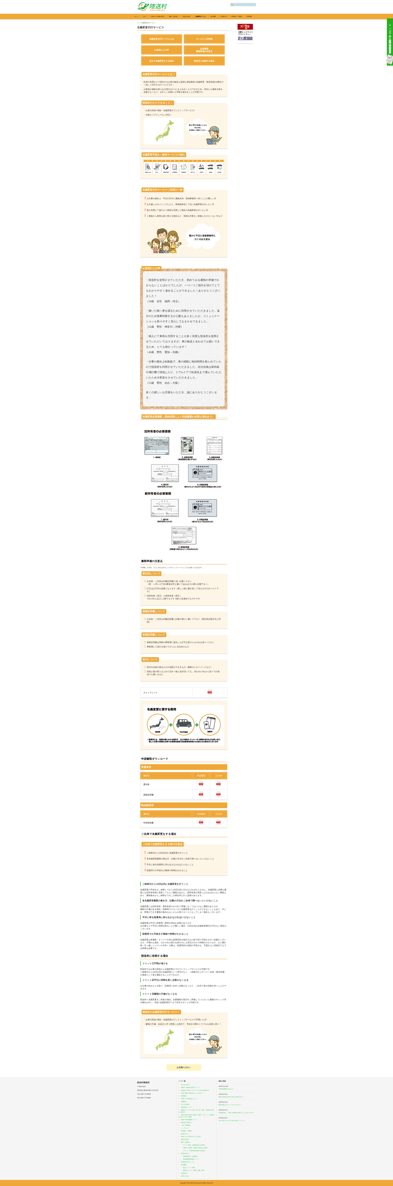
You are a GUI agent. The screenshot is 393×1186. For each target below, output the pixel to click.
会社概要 (213, 16)
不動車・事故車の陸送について (190, 1087)
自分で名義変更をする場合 (161, 61)
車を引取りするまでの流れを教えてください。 (233, 1120)
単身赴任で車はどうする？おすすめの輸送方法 (195, 1090)
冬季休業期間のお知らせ (226, 1089)
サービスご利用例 (204, 39)
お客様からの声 (161, 50)
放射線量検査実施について (191, 1159)
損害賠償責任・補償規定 (190, 1156)
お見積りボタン (184, 1067)
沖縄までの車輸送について (189, 1098)
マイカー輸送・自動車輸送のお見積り (194, 1145)
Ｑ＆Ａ (145, 16)
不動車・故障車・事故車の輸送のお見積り (195, 1148)
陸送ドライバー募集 (189, 1167)
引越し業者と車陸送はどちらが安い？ (192, 1093)
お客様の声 (223, 16)
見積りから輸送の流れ (157, 16)
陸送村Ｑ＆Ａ (185, 1134)
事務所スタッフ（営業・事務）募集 (193, 1170)
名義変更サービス (200, 16)
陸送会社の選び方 (186, 1122)
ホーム (136, 16)
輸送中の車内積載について (189, 1119)
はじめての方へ (185, 1084)
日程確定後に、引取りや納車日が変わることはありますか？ (237, 1112)
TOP (138, 22)
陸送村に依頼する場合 (204, 61)
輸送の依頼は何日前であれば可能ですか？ (231, 1097)
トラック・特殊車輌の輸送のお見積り (194, 1150)
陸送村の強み (185, 1139)
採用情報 (249, 16)
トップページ (185, 1128)
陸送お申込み (187, 16)
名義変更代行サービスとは (161, 39)
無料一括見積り (173, 16)
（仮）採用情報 (185, 1125)
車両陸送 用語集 (236, 16)
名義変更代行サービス (187, 1162)
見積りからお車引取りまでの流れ (191, 1136)
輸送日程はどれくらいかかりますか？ (230, 1105)
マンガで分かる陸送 (390, 37)
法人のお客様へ (185, 1104)
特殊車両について (186, 1107)
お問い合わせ (185, 1176)
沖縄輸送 (183, 1101)
